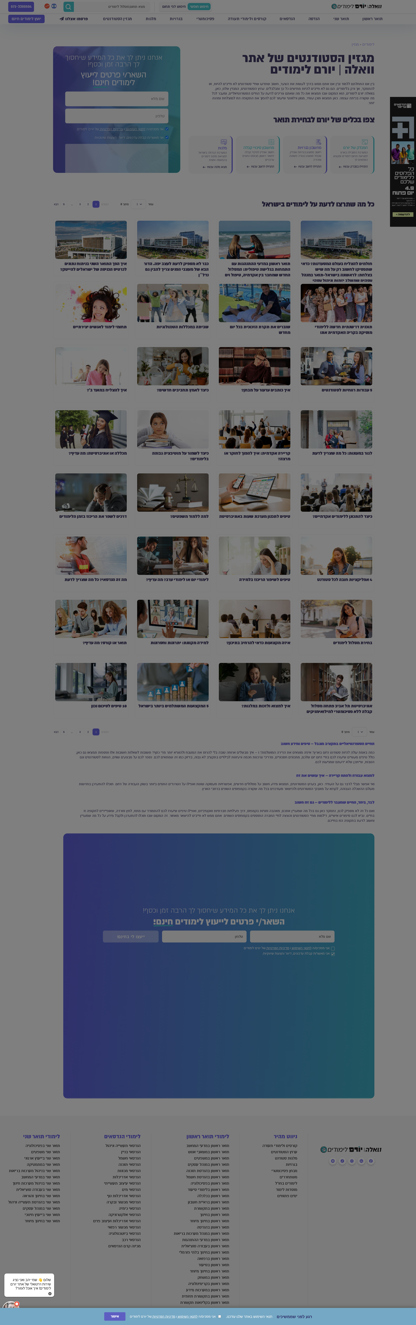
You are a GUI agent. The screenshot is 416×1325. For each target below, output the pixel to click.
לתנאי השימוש (187, 1316)
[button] (29, 1280)
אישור (115, 1316)
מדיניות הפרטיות (163, 1316)
